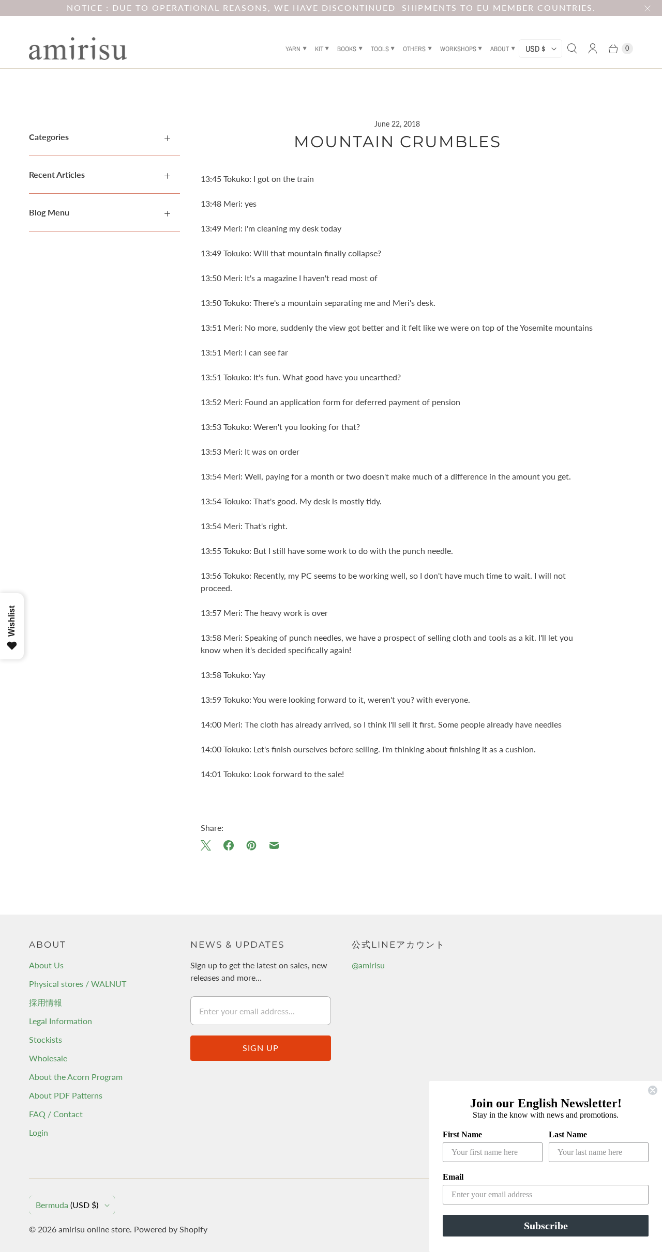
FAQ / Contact (56, 1114)
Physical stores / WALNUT (77, 983)
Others (414, 48)
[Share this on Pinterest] (251, 845)
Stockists (45, 1039)
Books (346, 48)
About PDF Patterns (65, 1095)
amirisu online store (94, 1229)
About (499, 48)
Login (38, 1132)
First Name (462, 1134)
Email (453, 1176)
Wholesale (48, 1058)
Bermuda (67, 1205)
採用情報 (45, 1002)
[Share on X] (209, 845)
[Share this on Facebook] (228, 845)
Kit (319, 48)
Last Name (568, 1134)
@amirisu (368, 965)
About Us (46, 965)
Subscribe (546, 1225)
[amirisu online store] (78, 48)
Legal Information (60, 1021)
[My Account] (592, 48)
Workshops (458, 48)
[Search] (572, 48)
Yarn (292, 48)
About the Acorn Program (76, 1076)
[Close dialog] (653, 1090)
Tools (380, 48)
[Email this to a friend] (274, 845)
